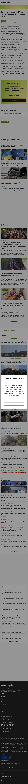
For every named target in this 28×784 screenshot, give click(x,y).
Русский (14, 404)
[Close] (24, 378)
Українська (14, 399)
